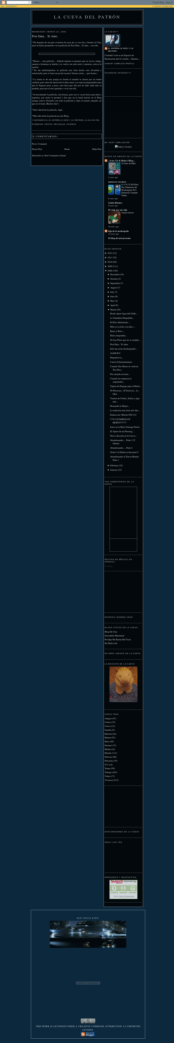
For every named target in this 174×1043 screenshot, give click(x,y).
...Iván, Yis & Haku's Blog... (121, 160)
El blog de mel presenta (119, 238)
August (113, 287)
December (114, 274)
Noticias (108, 756)
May (112, 300)
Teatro (107, 768)
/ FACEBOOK (10, 6)
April (112, 305)
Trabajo (108, 772)
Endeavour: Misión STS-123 (123, 414)
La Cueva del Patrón (87, 17)
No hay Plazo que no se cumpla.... (125, 339)
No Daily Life (111, 643)
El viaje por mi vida (117, 209)
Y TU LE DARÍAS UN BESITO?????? (120, 421)
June (112, 296)
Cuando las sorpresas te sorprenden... (121, 380)
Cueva (108, 726)
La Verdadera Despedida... (122, 317)
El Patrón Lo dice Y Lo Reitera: (120, 49)
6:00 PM (95, 120)
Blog (66, 115)
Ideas (107, 741)
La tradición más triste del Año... (125, 410)
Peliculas (59, 124)
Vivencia (71, 124)
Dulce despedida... (118, 335)
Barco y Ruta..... (117, 331)
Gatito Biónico (115, 202)
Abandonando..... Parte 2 (121, 447)
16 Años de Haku (128, 163)
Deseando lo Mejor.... (119, 405)
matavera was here (117, 181)
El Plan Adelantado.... (120, 322)
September (115, 283)
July (112, 291)
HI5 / (3, 6)
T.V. (106, 764)
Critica (49, 124)
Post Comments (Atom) (55, 155)
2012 (110, 253)
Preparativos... (116, 357)
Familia (108, 729)
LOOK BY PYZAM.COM (162, 6)
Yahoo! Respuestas (126, 896)
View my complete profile (119, 64)
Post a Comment (39, 143)
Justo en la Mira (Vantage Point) (125, 426)
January (113, 469)
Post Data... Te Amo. (45, 36)
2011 (110, 257)
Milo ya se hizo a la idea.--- (122, 326)
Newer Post (37, 149)
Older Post (97, 149)
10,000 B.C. (115, 353)
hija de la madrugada (118, 231)
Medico (108, 749)
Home (67, 149)
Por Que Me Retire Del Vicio (118, 639)
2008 (110, 270)
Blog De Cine (111, 631)
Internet (108, 745)
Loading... (109, 565)
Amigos (108, 718)
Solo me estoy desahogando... (123, 348)
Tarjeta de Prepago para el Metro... (125, 386)
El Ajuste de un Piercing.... (122, 431)
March (113, 309)
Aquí (60, 109)
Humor (108, 737)
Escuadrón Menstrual (114, 635)
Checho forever (127, 212)
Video (107, 776)
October (114, 278)
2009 (110, 266)
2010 (110, 261)
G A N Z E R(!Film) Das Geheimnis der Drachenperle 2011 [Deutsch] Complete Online (129, 190)
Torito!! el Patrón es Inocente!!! (124, 452)
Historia (108, 733)
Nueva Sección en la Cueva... (123, 435)
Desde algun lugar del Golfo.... (124, 313)
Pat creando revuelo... (120, 374)
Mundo (108, 752)
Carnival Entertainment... (121, 361)
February (114, 465)
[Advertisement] (122, 117)
